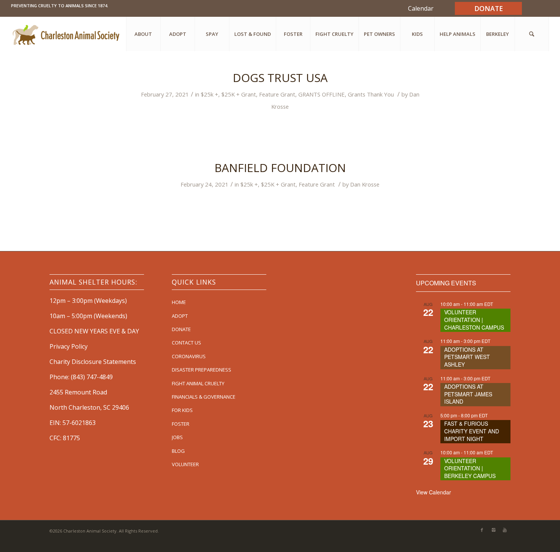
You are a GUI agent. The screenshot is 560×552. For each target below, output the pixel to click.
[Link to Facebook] (482, 530)
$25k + (209, 94)
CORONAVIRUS (189, 356)
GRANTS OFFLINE (321, 94)
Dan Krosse (364, 184)
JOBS (177, 437)
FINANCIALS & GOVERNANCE (203, 396)
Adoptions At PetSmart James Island (468, 394)
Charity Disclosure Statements (93, 361)
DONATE (181, 329)
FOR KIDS (182, 410)
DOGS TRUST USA (280, 77)
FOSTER (180, 423)
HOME (179, 302)
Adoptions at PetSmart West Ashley (467, 357)
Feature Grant (277, 94)
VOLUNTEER (185, 464)
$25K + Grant (238, 94)
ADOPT (180, 315)
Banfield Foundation (280, 167)
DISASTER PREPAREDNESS (201, 369)
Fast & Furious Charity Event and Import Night (471, 431)
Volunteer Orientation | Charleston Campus (474, 319)
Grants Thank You (371, 94)
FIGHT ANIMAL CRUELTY (198, 383)
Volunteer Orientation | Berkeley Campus (470, 468)
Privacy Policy (69, 346)
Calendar (421, 8)
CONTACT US (186, 342)
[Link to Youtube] (504, 530)
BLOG (178, 450)
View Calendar (433, 492)
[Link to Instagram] (493, 530)
